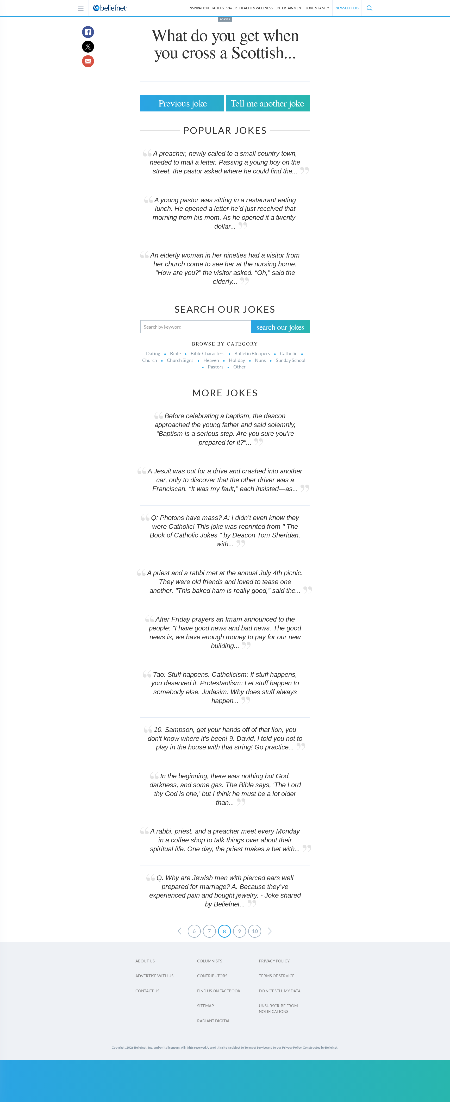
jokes (225, 19)
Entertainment (289, 8)
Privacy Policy (274, 961)
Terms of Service (277, 975)
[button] (369, 8)
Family (317, 8)
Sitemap (205, 1005)
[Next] (269, 931)
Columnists (209, 961)
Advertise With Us (154, 975)
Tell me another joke (267, 103)
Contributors (212, 975)
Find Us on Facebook (218, 990)
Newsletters (347, 8)
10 (255, 931)
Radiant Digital (213, 1020)
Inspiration (199, 8)
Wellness (256, 8)
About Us (145, 961)
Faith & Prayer (224, 8)
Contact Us (147, 990)
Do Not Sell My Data (280, 990)
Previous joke (183, 103)
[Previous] (179, 931)
